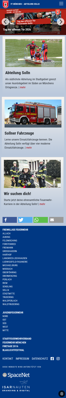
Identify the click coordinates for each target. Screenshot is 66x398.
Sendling (8, 286)
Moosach (8, 268)
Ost (4, 319)
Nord (5, 316)
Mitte (6, 330)
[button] (10, 220)
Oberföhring (9, 272)
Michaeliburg (10, 265)
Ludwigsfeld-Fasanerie (15, 261)
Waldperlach (10, 300)
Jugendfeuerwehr (13, 312)
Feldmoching (10, 240)
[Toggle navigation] (61, 3)
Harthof (7, 254)
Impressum (22, 358)
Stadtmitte (9, 293)
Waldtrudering (11, 304)
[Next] (60, 21)
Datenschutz (40, 358)
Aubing (6, 237)
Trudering (8, 297)
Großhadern (10, 251)
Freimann (8, 247)
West (5, 326)
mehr (23, 87)
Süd (4, 323)
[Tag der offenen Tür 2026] (33, 22)
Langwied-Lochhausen (15, 258)
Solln (6, 290)
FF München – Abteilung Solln (24, 4)
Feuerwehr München (14, 342)
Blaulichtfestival (13, 350)
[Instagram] (58, 359)
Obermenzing (10, 276)
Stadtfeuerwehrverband (17, 338)
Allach (6, 233)
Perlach (7, 279)
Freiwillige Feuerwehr (15, 229)
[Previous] (5, 21)
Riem (5, 283)
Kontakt (8, 358)
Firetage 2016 (10, 346)
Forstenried (9, 244)
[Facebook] (52, 359)
